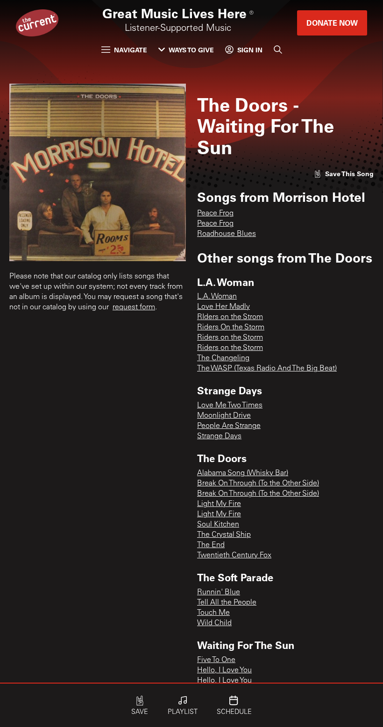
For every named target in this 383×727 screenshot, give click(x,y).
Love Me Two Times (229, 405)
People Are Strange (229, 426)
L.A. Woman (217, 296)
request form (134, 307)
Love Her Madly (223, 307)
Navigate (130, 49)
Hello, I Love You (224, 670)
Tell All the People (226, 602)
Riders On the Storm (230, 327)
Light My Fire (219, 504)
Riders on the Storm (230, 338)
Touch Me (213, 613)
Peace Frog (215, 213)
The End (211, 545)
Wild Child (214, 623)
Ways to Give (191, 49)
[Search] (278, 49)
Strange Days (219, 436)
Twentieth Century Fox (234, 555)
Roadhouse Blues (226, 234)
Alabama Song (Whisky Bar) (242, 473)
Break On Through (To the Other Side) (258, 483)
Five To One (216, 660)
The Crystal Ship (224, 535)
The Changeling (223, 358)
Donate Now (332, 23)
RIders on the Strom (230, 317)
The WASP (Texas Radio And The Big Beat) (267, 368)
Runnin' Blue (218, 592)
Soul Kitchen (218, 524)
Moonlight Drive (224, 416)
